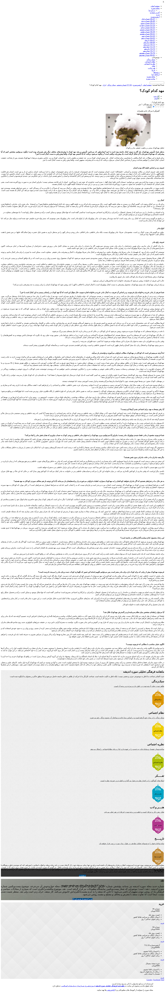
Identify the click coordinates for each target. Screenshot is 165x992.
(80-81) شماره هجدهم (147, 55)
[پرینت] (157, 96)
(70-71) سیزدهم (149, 45)
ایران (104, 85)
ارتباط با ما (156, 74)
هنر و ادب (151, 68)
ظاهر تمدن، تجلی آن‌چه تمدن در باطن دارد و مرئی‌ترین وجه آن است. (139, 686)
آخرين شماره (155, 12)
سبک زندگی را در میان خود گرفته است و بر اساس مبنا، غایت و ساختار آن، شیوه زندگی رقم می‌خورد (127, 718)
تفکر (153, 66)
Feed (162, 980)
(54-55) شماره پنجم (148, 27)
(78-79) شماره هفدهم (147, 53)
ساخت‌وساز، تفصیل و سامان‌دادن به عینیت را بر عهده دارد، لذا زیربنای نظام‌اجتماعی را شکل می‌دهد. (127, 749)
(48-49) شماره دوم (148, 21)
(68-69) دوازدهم (149, 42)
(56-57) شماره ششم (147, 30)
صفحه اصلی (155, 6)
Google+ (149, 980)
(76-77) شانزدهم (149, 51)
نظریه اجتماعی (149, 64)
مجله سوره (155, 8)
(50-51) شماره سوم (148, 23)
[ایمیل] (157, 98)
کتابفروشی (110, 990)
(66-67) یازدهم (150, 40)
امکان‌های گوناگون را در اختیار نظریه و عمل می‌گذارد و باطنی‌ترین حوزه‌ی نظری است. (132, 781)
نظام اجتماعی (150, 62)
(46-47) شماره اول (148, 19)
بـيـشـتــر (82, 876)
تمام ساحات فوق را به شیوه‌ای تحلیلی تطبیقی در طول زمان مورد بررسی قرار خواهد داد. (131, 843)
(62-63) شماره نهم (148, 36)
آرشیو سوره (155, 17)
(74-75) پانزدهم (149, 49)
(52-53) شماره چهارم (147, 25)
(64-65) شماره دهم (148, 38)
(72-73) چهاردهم (149, 47)
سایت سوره (150, 79)
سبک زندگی (150, 59)
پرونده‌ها (157, 72)
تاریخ (153, 70)
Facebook (156, 980)
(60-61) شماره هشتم (147, 34)
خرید (158, 15)
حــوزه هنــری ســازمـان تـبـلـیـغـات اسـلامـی (78, 986)
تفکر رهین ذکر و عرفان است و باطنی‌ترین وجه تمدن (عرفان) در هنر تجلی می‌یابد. (134, 812)
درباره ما (152, 10)
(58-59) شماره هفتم (148, 32)
